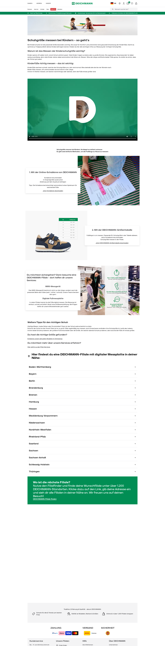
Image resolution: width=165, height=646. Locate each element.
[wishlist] (132, 3)
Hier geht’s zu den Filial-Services (39, 347)
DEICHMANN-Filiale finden (45, 499)
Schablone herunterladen (53, 178)
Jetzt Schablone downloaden (53, 191)
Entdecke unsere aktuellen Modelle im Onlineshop (45, 339)
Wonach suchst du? (121, 9)
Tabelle (129, 235)
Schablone (109, 237)
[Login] (123, 3)
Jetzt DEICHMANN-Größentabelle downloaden (112, 243)
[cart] (136, 3)
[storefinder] (119, 3)
